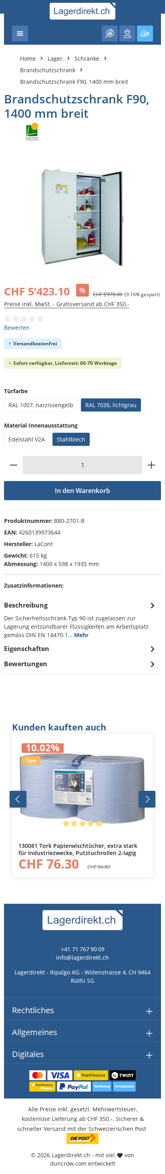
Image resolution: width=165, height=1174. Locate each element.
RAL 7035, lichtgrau (111, 405)
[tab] (80, 619)
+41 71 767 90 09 (83, 949)
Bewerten (17, 327)
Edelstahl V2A (26, 439)
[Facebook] (10, 712)
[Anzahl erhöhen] (151, 465)
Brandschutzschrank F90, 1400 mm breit (74, 81)
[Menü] (20, 34)
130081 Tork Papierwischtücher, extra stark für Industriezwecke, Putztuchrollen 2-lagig (77, 849)
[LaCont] (82, 132)
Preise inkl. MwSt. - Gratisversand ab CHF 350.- (66, 304)
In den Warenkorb (82, 490)
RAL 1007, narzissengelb (40, 405)
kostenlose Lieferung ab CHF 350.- (67, 1119)
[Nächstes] (147, 799)
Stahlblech (71, 439)
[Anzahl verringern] (13, 465)
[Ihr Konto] (127, 34)
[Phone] (10, 743)
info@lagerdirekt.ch (82, 957)
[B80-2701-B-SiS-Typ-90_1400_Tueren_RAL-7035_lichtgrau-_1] (82, 217)
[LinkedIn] (10, 727)
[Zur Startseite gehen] (83, 11)
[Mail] (10, 759)
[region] (82, 799)
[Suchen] (110, 34)
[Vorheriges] (18, 799)
